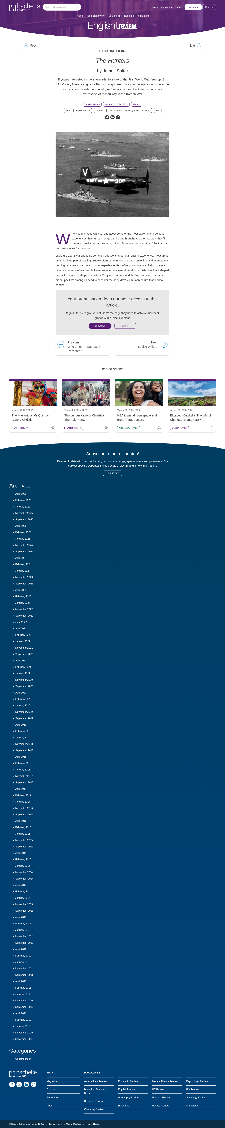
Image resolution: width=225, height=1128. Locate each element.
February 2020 (23, 699)
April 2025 (20, 526)
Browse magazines (161, 7)
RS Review (192, 1089)
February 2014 (23, 891)
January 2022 (22, 641)
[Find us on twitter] (19, 1084)
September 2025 (24, 519)
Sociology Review (196, 1097)
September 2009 (24, 1039)
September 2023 (24, 583)
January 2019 (22, 737)
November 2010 (24, 1000)
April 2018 (20, 757)
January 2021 (22, 673)
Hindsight (123, 1105)
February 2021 (23, 667)
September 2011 (24, 975)
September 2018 (24, 750)
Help (178, 7)
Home (80, 16)
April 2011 (20, 981)
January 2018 (22, 769)
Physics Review (161, 1097)
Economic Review (128, 1081)
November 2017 (24, 776)
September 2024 (24, 551)
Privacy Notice (92, 1124)
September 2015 (24, 846)
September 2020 (24, 686)
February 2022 (23, 635)
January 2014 (22, 898)
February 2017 (23, 795)
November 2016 (24, 808)
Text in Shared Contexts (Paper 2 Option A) (129, 110)
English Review (96, 16)
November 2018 (24, 744)
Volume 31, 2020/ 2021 (116, 104)
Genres (99, 110)
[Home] (24, 7)
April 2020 (20, 692)
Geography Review (128, 1097)
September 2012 (24, 943)
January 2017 (22, 801)
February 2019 (23, 731)
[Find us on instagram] (33, 1084)
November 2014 (24, 872)
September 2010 (24, 1007)
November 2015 (24, 840)
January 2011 (22, 994)
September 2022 (24, 615)
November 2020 (24, 680)
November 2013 (24, 904)
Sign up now (112, 473)
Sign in (209, 7)
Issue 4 (128, 16)
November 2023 (24, 577)
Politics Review (160, 1105)
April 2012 (20, 949)
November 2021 (24, 647)
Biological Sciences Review (95, 1091)
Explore (51, 1089)
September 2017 (24, 782)
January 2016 (22, 833)
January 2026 (22, 506)
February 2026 (23, 500)
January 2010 (22, 1026)
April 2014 (20, 885)
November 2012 (24, 936)
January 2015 (22, 866)
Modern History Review (165, 1081)
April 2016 (20, 821)
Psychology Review (197, 1081)
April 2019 (20, 724)
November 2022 (24, 609)
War (157, 110)
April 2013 (20, 917)
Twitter (107, 117)
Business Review (93, 1101)
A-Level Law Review (95, 1081)
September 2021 (24, 654)
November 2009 (24, 1032)
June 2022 (21, 622)
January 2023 (22, 603)
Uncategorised (23, 1059)
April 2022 (20, 628)
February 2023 (23, 596)
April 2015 (20, 853)
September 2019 (24, 718)
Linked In (112, 117)
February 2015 (23, 859)
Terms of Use (55, 1124)
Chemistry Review (94, 1109)
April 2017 (20, 789)
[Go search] (78, 7)
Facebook (118, 117)
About (50, 1105)
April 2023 (20, 590)
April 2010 (20, 1013)
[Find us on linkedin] (26, 1084)
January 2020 (22, 705)
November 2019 (24, 712)
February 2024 (23, 564)
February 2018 (23, 763)
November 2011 (24, 968)
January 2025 (22, 538)
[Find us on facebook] (12, 1084)
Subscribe (193, 7)
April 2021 (20, 660)
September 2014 (24, 878)
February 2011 (23, 987)
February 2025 (23, 532)
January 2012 (22, 962)
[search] (62, 7)
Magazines (53, 1081)
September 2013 (24, 910)
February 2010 (23, 1019)
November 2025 (24, 513)
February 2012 (23, 955)
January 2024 (22, 570)
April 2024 (20, 558)
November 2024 (24, 545)
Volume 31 (114, 16)
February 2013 (23, 923)
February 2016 (23, 827)
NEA (68, 110)
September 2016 (24, 814)
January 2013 (22, 930)
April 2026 (20, 494)
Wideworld (192, 1105)
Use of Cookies (73, 1124)
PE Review (158, 1089)
